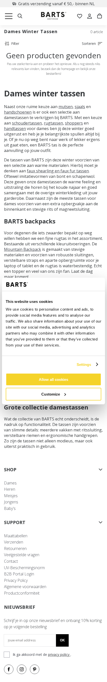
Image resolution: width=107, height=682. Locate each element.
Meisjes (11, 495)
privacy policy (59, 654)
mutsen (65, 106)
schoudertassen (27, 123)
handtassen (15, 128)
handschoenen (18, 112)
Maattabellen (15, 536)
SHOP (10, 470)
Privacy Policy (16, 580)
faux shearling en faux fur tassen (58, 171)
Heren (9, 489)
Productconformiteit (22, 593)
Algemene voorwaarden (25, 586)
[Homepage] (53, 16)
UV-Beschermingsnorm (24, 567)
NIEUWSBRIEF (19, 607)
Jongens (11, 502)
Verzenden (13, 542)
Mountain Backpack (22, 249)
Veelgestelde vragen (21, 554)
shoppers (74, 123)
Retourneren (15, 548)
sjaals (80, 106)
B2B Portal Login (19, 574)
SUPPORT (14, 522)
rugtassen (53, 123)
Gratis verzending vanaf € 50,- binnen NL (44, 3)
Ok (62, 640)
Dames (10, 483)
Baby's (10, 508)
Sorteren (89, 43)
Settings (84, 364)
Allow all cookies (53, 379)
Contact (11, 561)
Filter (15, 43)
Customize (50, 394)
